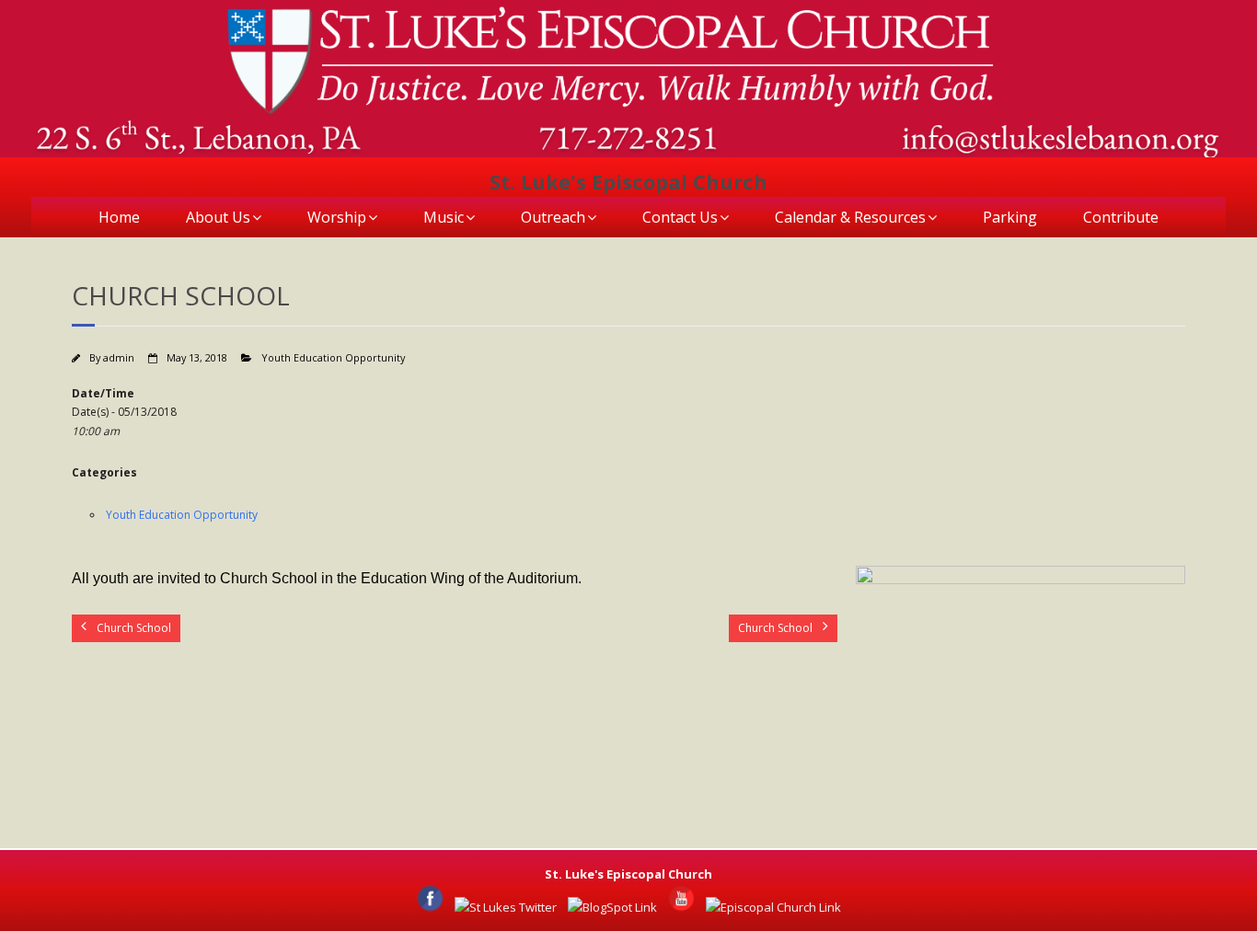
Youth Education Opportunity (333, 357)
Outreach (553, 217)
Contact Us (680, 217)
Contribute (1121, 217)
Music (443, 217)
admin (118, 357)
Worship (336, 217)
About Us (218, 217)
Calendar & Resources (850, 217)
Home (119, 217)
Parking (1010, 217)
